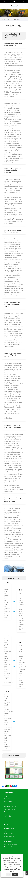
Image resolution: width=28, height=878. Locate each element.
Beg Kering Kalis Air (9, 828)
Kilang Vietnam (8, 801)
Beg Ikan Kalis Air (8, 833)
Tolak (8, 874)
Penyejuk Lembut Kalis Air (10, 844)
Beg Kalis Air (7, 839)
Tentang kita (9, 19)
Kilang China (7, 798)
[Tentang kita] (14, 13)
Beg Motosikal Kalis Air (9, 836)
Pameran (6, 811)
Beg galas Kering (8, 841)
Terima (15, 874)
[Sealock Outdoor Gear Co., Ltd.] (14, 6)
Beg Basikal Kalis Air (9, 831)
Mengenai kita (7, 796)
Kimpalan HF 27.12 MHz (10, 806)
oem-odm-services (8, 804)
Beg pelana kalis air (9, 846)
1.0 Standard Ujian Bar (9, 809)
